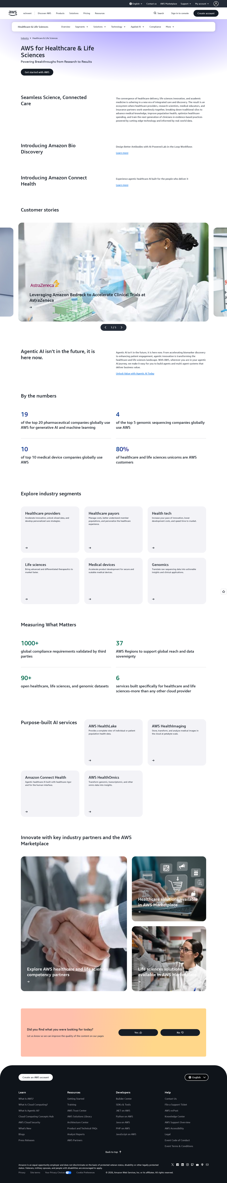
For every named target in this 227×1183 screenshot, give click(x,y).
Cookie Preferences (85, 1172)
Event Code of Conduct (177, 1140)
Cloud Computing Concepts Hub (36, 1116)
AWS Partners (74, 1140)
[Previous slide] (104, 327)
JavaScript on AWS (126, 1134)
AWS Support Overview (177, 1122)
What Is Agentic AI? (29, 1110)
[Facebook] (177, 1165)
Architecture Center (77, 1122)
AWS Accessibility (174, 1128)
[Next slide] (122, 327)
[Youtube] (197, 1165)
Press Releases (26, 1140)
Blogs (22, 1134)
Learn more (122, 152)
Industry (25, 38)
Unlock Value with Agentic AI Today (135, 373)
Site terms (35, 1172)
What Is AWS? (26, 1098)
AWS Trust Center (76, 1110)
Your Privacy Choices (55, 1172)
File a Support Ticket (176, 1104)
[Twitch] (192, 1165)
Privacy (22, 1172)
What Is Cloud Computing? (33, 1104)
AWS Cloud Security (29, 1122)
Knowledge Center (175, 1116)
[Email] (207, 1165)
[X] (172, 1165)
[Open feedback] (223, 591)
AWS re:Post (171, 1110)
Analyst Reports (76, 1134)
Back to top (111, 1151)
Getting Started (75, 1098)
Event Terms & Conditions (179, 1146)
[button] (44, 13)
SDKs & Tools (123, 1104)
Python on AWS (124, 1116)
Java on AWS (123, 1122)
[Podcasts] (202, 1165)
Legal (168, 1134)
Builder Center (124, 1098)
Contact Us (171, 1098)
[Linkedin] (182, 1165)
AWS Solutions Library (79, 1116)
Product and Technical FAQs (82, 1128)
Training (71, 1104)
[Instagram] (187, 1165)
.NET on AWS (123, 1110)
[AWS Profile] (216, 3)
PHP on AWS (123, 1128)
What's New (25, 1128)
